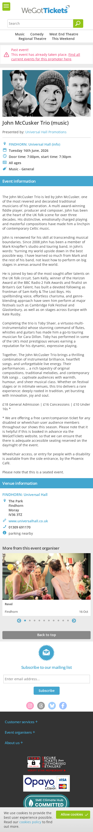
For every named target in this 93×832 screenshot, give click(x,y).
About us (12, 742)
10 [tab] (68, 620)
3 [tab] (34, 620)
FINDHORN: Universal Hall (30, 144)
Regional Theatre (32, 38)
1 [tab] (25, 620)
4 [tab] (39, 620)
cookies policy (30, 822)
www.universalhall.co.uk (28, 521)
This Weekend (63, 38)
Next (74, 620)
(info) (56, 144)
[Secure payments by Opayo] (46, 790)
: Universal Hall (24, 494)
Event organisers (18, 732)
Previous (19, 620)
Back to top (46, 634)
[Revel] (46, 576)
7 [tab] (53, 620)
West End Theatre (63, 34)
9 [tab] (63, 620)
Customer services (19, 721)
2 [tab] (30, 620)
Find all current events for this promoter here (45, 57)
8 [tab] (58, 620)
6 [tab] (49, 620)
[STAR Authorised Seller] (46, 771)
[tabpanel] (46, 584)
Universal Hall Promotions (46, 132)
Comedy (37, 34)
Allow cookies (72, 814)
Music (20, 34)
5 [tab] (44, 620)
